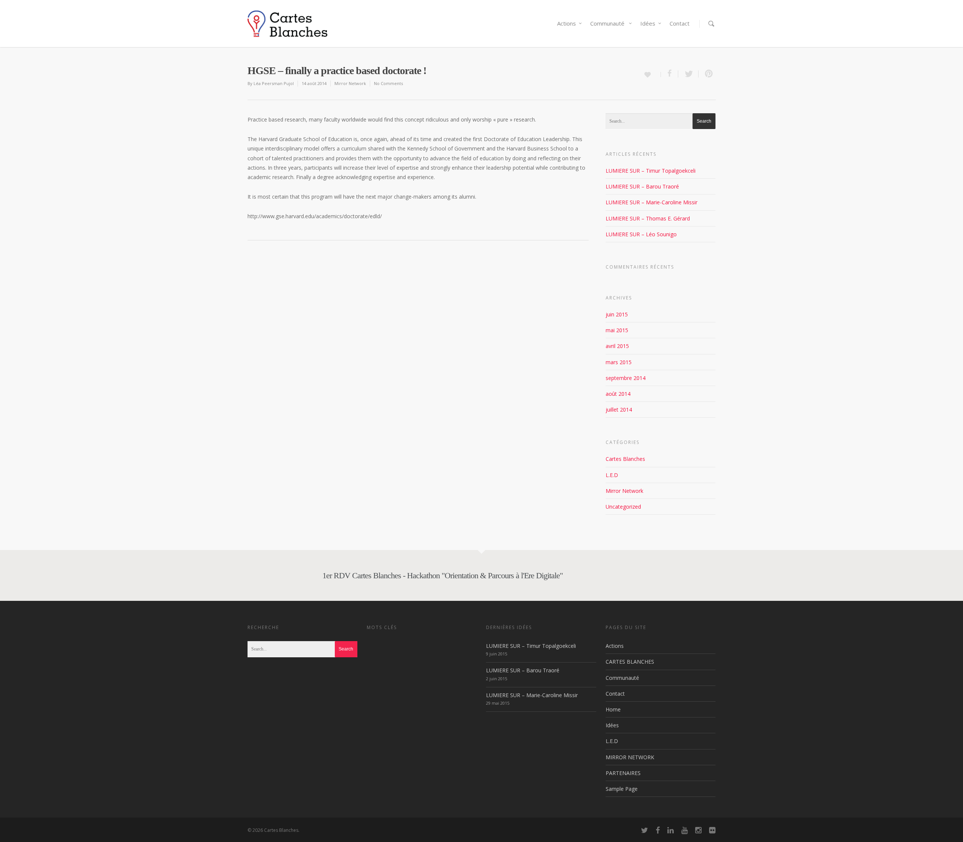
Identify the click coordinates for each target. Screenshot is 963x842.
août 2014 (618, 393)
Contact (680, 23)
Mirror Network (350, 83)
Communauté (608, 23)
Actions (566, 23)
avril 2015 (617, 346)
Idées (647, 23)
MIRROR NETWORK (630, 757)
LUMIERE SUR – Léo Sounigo (641, 234)
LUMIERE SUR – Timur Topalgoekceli (651, 170)
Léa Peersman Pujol (274, 83)
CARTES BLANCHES (630, 661)
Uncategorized (623, 506)
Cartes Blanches (625, 458)
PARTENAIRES (623, 773)
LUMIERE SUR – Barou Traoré (642, 186)
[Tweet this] (688, 74)
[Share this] (669, 74)
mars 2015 (619, 362)
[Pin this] (707, 74)
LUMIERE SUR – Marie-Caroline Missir (651, 202)
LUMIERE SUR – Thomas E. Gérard (648, 218)
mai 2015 (617, 330)
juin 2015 (617, 314)
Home (613, 709)
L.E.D (612, 475)
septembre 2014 (626, 377)
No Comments (388, 83)
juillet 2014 (619, 409)
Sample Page (622, 788)
